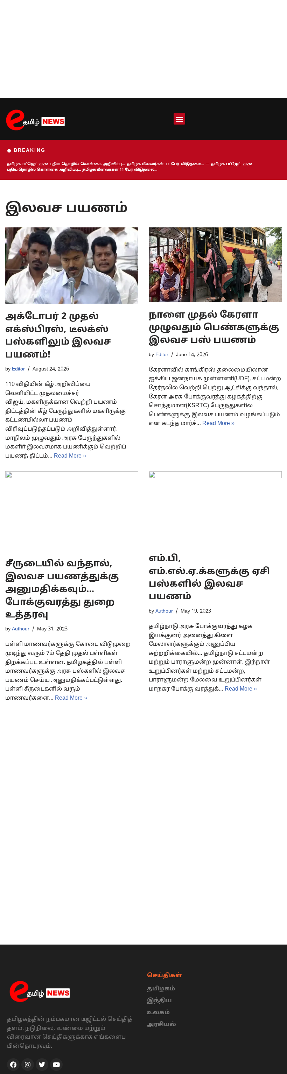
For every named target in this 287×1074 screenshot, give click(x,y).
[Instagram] (27, 1064)
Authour (20, 629)
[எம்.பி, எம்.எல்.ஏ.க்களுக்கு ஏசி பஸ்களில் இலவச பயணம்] (215, 508)
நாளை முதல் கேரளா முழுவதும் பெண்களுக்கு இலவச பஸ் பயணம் (214, 328)
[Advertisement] (143, 49)
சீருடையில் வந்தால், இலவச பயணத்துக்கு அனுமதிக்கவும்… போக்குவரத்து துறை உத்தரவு (62, 589)
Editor (18, 369)
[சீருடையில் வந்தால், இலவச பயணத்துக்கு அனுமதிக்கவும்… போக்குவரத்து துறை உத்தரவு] (71, 511)
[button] (179, 119)
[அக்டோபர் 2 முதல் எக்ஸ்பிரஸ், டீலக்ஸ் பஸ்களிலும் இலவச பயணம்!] (71, 265)
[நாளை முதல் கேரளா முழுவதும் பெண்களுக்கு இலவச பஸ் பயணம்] (215, 264)
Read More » (70, 456)
